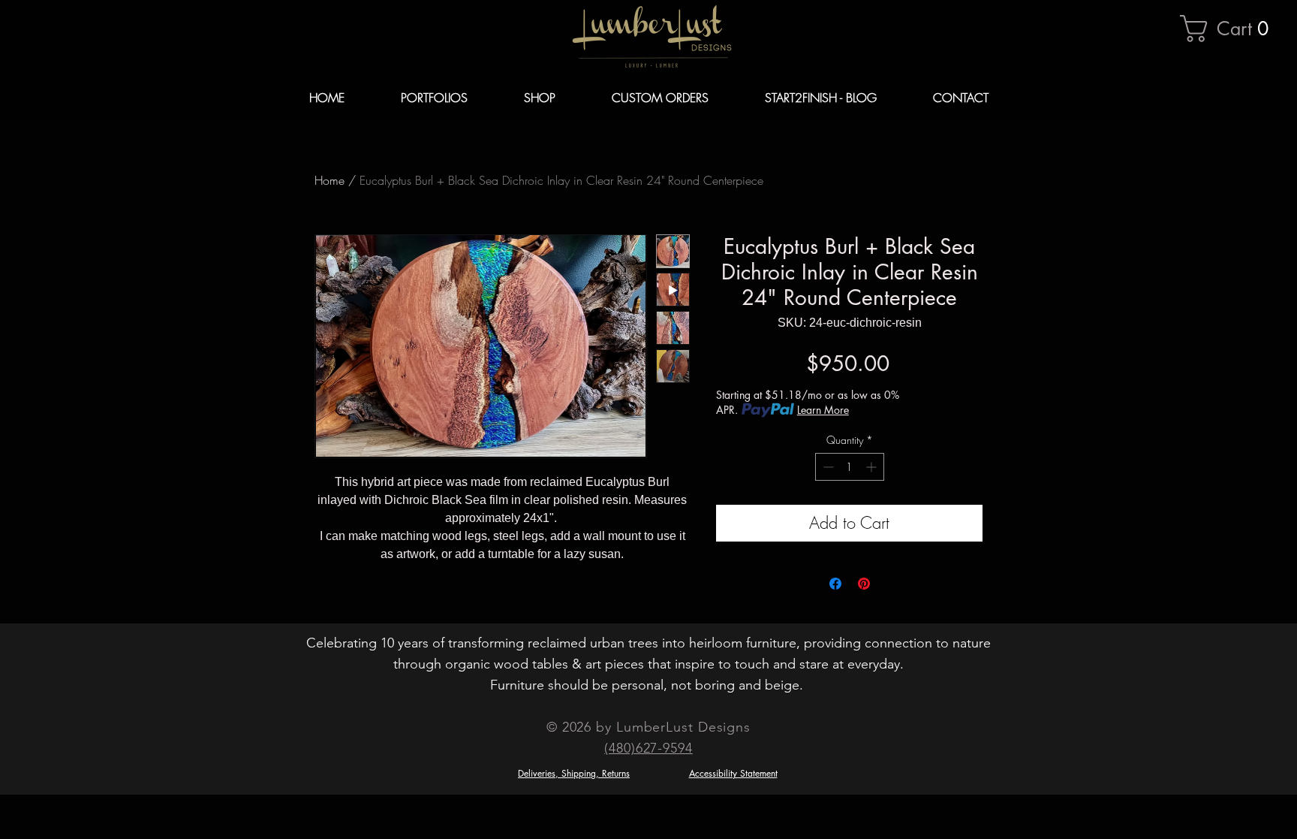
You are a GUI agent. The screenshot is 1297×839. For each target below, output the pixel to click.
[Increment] (872, 467)
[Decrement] (826, 467)
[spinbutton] (849, 467)
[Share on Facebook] (835, 584)
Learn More (823, 410)
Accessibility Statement (733, 773)
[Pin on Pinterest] (864, 584)
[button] (1231, 28)
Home (329, 180)
